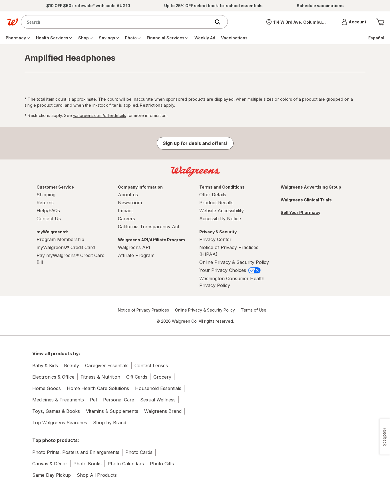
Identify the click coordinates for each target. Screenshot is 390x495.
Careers (126, 218)
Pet (93, 400)
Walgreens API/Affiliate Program (151, 239)
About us (128, 194)
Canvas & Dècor (49, 463)
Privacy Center (215, 239)
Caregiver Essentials (106, 365)
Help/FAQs (48, 210)
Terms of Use (253, 310)
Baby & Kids (45, 365)
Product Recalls (216, 202)
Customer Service (55, 187)
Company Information (140, 187)
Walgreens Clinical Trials (306, 199)
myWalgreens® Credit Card (66, 247)
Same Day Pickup (51, 475)
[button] (354, 22)
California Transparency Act (148, 226)
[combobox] (117, 21)
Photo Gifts (162, 463)
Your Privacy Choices (223, 270)
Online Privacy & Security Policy (234, 262)
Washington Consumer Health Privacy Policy (231, 282)
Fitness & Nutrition (100, 377)
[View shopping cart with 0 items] (380, 22)
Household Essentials (158, 388)
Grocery (162, 377)
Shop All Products (97, 475)
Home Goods (46, 388)
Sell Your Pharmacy (300, 212)
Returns (45, 202)
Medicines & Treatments (58, 400)
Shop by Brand (109, 422)
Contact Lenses (151, 365)
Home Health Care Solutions (98, 388)
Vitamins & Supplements (112, 411)
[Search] (220, 22)
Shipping (46, 194)
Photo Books (87, 463)
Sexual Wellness (158, 400)
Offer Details (212, 194)
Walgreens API (134, 247)
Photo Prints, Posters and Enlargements (75, 452)
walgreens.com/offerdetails (99, 115)
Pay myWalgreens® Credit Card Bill (70, 258)
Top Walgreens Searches (59, 422)
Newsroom (130, 202)
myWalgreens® (52, 231)
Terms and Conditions (222, 187)
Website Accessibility (221, 210)
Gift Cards (136, 377)
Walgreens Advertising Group (311, 187)
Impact (125, 210)
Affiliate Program (136, 255)
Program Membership (60, 239)
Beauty (71, 365)
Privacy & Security (218, 231)
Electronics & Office (53, 377)
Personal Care (118, 400)
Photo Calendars (126, 463)
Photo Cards (138, 452)
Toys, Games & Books (56, 411)
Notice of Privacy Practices (143, 310)
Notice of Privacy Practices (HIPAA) (228, 251)
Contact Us (49, 218)
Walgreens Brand (163, 411)
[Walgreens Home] (12, 22)
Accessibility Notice (220, 218)
